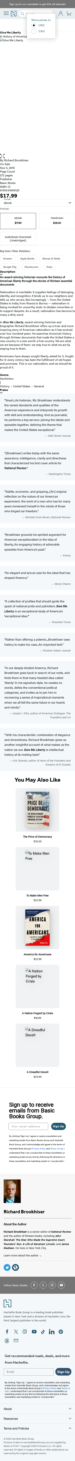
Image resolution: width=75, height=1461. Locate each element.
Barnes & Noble (51, 258)
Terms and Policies (16, 1428)
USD (42, 25)
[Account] (61, 14)
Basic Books (8, 183)
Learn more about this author (21, 1255)
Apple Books (27, 258)
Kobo (49, 267)
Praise (4, 390)
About (8, 1408)
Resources (11, 1418)
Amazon (7, 258)
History (4, 386)
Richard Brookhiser (16, 160)
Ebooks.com (31, 267)
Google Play (10, 267)
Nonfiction (6, 378)
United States (21, 386)
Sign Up (58, 1126)
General (39, 386)
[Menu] (6, 13)
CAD (42, 31)
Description (7, 271)
